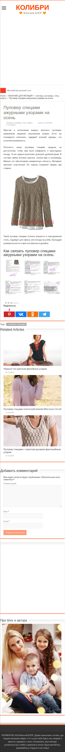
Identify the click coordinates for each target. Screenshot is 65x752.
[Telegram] (44, 312)
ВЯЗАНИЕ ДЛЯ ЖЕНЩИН (20, 96)
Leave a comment (45, 123)
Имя (6, 511)
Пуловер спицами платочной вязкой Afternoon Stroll (32, 409)
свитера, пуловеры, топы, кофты (19, 123)
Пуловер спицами (16, 324)
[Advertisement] (32, 52)
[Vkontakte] (21, 312)
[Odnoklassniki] (32, 312)
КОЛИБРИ (32, 7)
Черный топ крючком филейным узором (25, 368)
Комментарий (9, 483)
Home (3, 96)
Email (6, 521)
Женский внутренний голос (19, 90)
